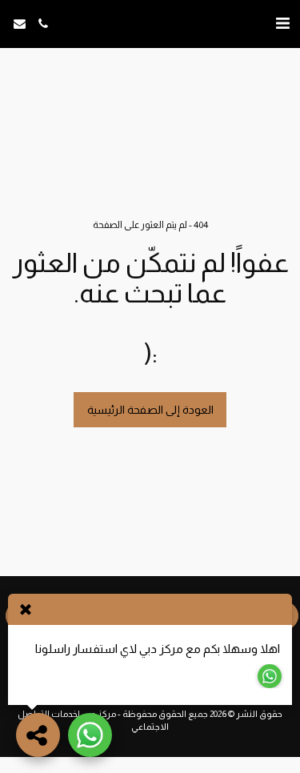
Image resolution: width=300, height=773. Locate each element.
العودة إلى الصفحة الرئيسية (150, 409)
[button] (282, 23)
